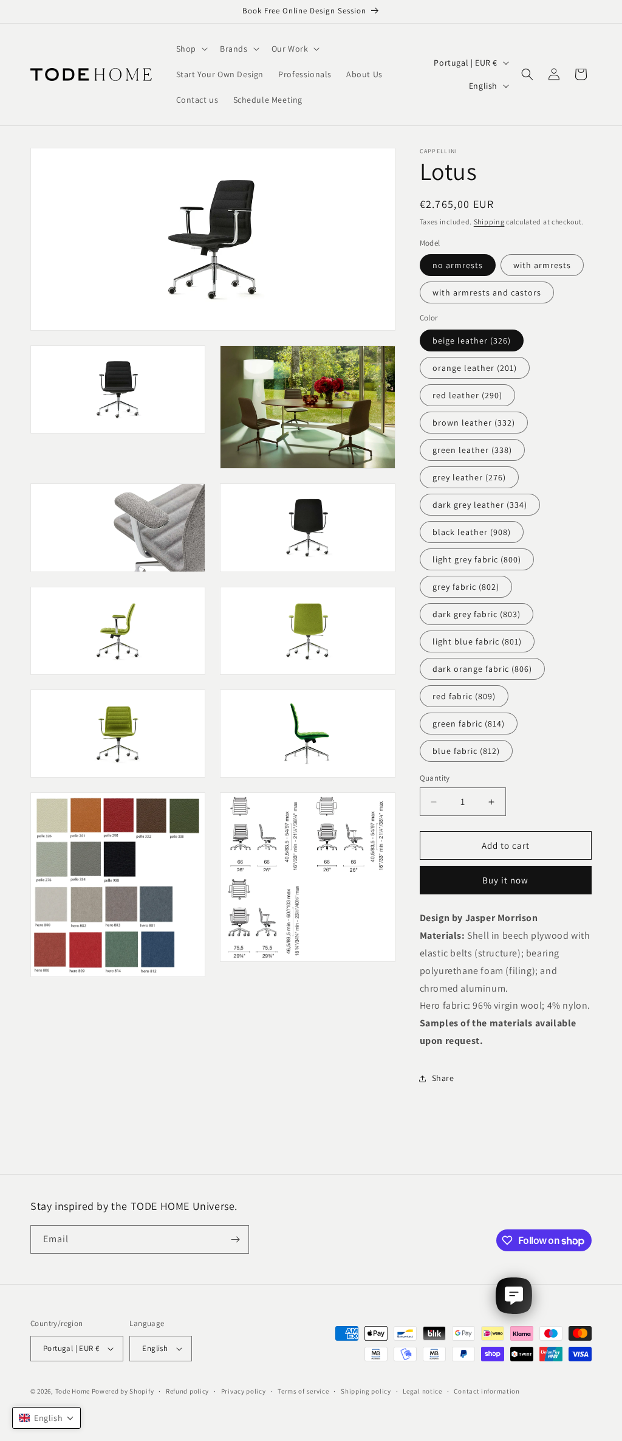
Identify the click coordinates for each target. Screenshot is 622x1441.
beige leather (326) (471, 340)
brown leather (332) (473, 422)
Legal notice (422, 1391)
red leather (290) (467, 395)
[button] (191, 48)
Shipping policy (366, 1391)
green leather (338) (472, 449)
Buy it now (505, 880)
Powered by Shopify (123, 1391)
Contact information (486, 1391)
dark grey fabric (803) (476, 614)
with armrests (542, 265)
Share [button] (443, 1078)
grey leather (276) (469, 477)
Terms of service (303, 1391)
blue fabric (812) (466, 750)
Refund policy (187, 1391)
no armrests (457, 265)
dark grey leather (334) (479, 504)
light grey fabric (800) (476, 559)
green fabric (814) (468, 723)
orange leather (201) (474, 367)
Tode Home (72, 1391)
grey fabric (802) (465, 586)
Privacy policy (243, 1391)
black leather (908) (471, 532)
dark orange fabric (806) (482, 668)
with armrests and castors (486, 292)
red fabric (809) (464, 696)
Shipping (489, 221)
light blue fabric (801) (477, 641)
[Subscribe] (235, 1239)
